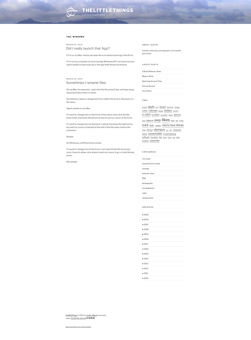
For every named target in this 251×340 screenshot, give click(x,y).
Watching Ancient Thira (152, 81)
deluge (161, 111)
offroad (150, 130)
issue (143, 121)
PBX (144, 178)
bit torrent (170, 107)
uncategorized (148, 188)
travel (165, 137)
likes (166, 119)
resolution (177, 130)
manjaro (158, 126)
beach (163, 107)
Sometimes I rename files (86, 83)
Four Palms (147, 91)
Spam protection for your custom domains (78, 327)
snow (144, 134)
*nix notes (146, 159)
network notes (148, 173)
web (177, 137)
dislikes (168, 110)
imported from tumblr (151, 163)
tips (160, 137)
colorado (153, 110)
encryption (164, 115)
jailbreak (149, 120)
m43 (145, 125)
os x (167, 130)
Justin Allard (92, 315)
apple (151, 106)
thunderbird (154, 137)
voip (173, 137)
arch (157, 107)
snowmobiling (169, 134)
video (144, 193)
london (181, 121)
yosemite (154, 140)
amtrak (144, 107)
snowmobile (155, 133)
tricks (169, 137)
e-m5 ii (146, 114)
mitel (144, 130)
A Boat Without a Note (151, 71)
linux (173, 121)
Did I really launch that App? (88, 48)
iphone (177, 114)
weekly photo (147, 198)
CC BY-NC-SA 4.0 (78, 318)
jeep (158, 120)
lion (177, 121)
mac (151, 125)
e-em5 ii (175, 111)
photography (147, 183)
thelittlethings (108, 10)
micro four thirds (173, 125)
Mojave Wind (147, 76)
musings (145, 168)
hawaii (171, 115)
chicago (176, 107)
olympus (159, 129)
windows (145, 141)
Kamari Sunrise (148, 86)
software (146, 137)
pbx (171, 130)
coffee (144, 111)
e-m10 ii (155, 114)
